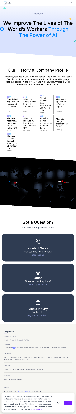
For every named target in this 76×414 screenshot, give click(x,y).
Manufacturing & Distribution (12, 359)
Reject (59, 403)
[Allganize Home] (7, 3)
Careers (19, 379)
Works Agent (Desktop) (31, 347)
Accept (68, 403)
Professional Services (14, 357)
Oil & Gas (25, 359)
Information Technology (61, 357)
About (5, 379)
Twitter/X (20, 340)
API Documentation (18, 369)
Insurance (50, 357)
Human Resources (39, 357)
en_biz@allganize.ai (24, 391)
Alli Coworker (9, 347)
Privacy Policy (36, 409)
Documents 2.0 (55, 347)
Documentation (30, 369)
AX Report (64, 347)
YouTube (26, 340)
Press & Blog (7, 369)
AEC (5, 357)
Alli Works (20, 347)
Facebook (13, 340)
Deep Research (44, 347)
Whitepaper (40, 369)
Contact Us (12, 379)
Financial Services (27, 357)
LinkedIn (6, 340)
